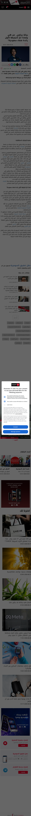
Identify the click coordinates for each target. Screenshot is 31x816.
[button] (16, 405)
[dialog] (15, 408)
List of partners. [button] (18, 413)
